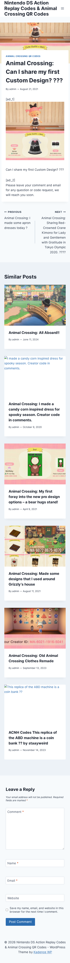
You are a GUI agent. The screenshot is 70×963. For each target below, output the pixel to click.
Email (12, 880)
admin (12, 89)
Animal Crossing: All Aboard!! (34, 332)
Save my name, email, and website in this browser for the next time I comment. (37, 909)
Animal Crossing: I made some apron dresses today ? (17, 220)
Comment (15, 812)
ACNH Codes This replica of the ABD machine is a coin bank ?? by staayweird (33, 737)
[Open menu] (62, 8)
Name (12, 863)
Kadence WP (43, 952)
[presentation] (35, 305)
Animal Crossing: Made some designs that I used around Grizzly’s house (34, 578)
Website (13, 898)
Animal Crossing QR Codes (23, 56)
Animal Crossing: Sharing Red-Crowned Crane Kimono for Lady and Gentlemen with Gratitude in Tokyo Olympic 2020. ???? (53, 232)
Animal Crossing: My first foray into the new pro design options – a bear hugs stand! (34, 496)
